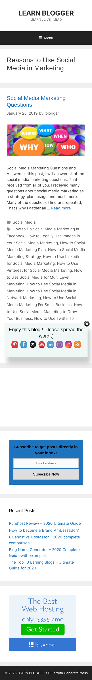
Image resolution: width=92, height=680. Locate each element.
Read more (61, 208)
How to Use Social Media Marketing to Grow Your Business (44, 311)
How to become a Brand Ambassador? (44, 530)
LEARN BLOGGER (46, 13)
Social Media (24, 222)
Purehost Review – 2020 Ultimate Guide (45, 523)
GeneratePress (76, 673)
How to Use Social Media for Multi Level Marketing (44, 277)
